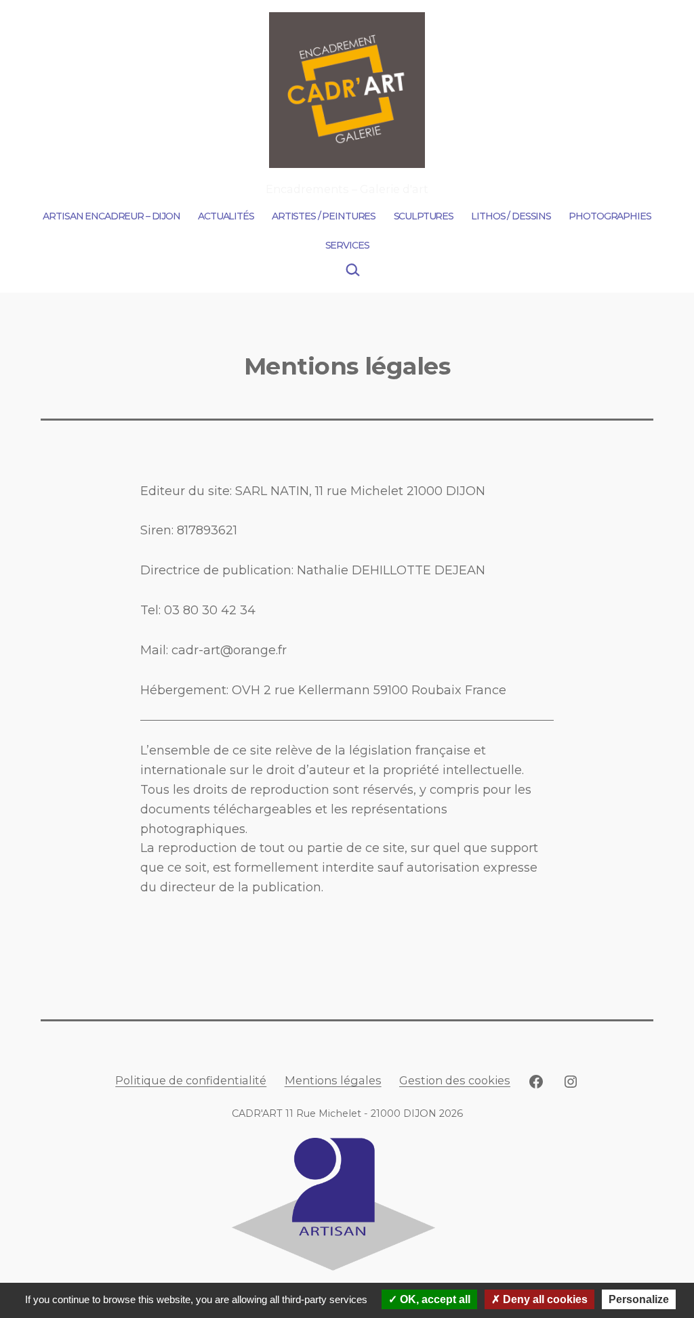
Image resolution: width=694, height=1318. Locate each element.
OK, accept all (433, 1299)
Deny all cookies (544, 1299)
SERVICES (347, 245)
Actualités (226, 216)
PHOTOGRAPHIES (610, 216)
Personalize (639, 1299)
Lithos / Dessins (511, 216)
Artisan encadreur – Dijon (111, 216)
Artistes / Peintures (323, 216)
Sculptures (424, 216)
